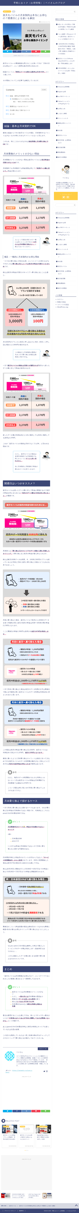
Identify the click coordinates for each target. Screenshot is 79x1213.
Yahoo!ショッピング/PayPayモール (64, 103)
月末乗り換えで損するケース (20, 110)
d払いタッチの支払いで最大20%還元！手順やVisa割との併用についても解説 (67, 27)
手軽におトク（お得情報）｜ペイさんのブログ (39, 2)
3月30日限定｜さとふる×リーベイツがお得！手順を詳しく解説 (66, 71)
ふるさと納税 (62, 113)
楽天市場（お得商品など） (64, 141)
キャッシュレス (63, 118)
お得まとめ (61, 108)
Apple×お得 (62, 91)
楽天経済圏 (61, 147)
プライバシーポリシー (10, 1210)
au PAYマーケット (64, 96)
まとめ (12, 114)
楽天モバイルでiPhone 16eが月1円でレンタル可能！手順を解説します (66, 61)
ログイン (60, 299)
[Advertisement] (26, 1091)
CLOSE (44, 89)
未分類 (60, 130)
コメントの (63, 304)
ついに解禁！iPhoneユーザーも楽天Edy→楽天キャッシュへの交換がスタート (67, 36)
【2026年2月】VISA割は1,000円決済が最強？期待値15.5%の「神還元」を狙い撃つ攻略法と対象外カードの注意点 (66, 48)
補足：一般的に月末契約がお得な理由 (23, 101)
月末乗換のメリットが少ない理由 (22, 99)
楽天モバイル (7, 11)
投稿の (61, 302)
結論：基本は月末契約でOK (19, 96)
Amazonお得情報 (63, 86)
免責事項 (21, 1210)
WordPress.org (62, 307)
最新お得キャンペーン (64, 124)
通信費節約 (61, 152)
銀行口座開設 (62, 157)
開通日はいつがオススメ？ (19, 106)
